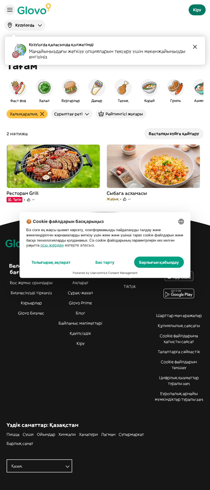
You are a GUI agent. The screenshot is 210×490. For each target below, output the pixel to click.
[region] (105, 90)
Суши (28, 434)
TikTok (130, 286)
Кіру (80, 343)
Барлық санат (20, 443)
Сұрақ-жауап (80, 292)
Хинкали (67, 434)
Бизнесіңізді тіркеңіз (31, 292)
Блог (80, 313)
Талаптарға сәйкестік (179, 351)
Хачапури (88, 434)
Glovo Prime (80, 302)
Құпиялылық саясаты (179, 325)
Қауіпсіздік (80, 333)
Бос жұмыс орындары (31, 282)
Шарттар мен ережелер (179, 315)
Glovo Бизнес (31, 313)
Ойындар (46, 434)
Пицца (13, 434)
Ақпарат (80, 282)
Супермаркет (131, 434)
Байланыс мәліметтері (80, 323)
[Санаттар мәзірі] (9, 9)
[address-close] (194, 46)
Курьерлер (31, 302)
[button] (18, 90)
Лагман (108, 434)
